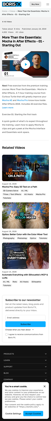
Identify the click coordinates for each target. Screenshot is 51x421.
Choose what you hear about (18, 329)
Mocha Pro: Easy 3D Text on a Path (19, 186)
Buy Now (35, 4)
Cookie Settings (13, 413)
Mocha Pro (22, 100)
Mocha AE (7, 100)
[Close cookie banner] (44, 386)
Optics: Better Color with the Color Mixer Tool (25, 234)
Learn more (7, 107)
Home (4, 11)
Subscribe (26, 324)
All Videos (8, 22)
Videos (12, 11)
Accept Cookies (33, 413)
